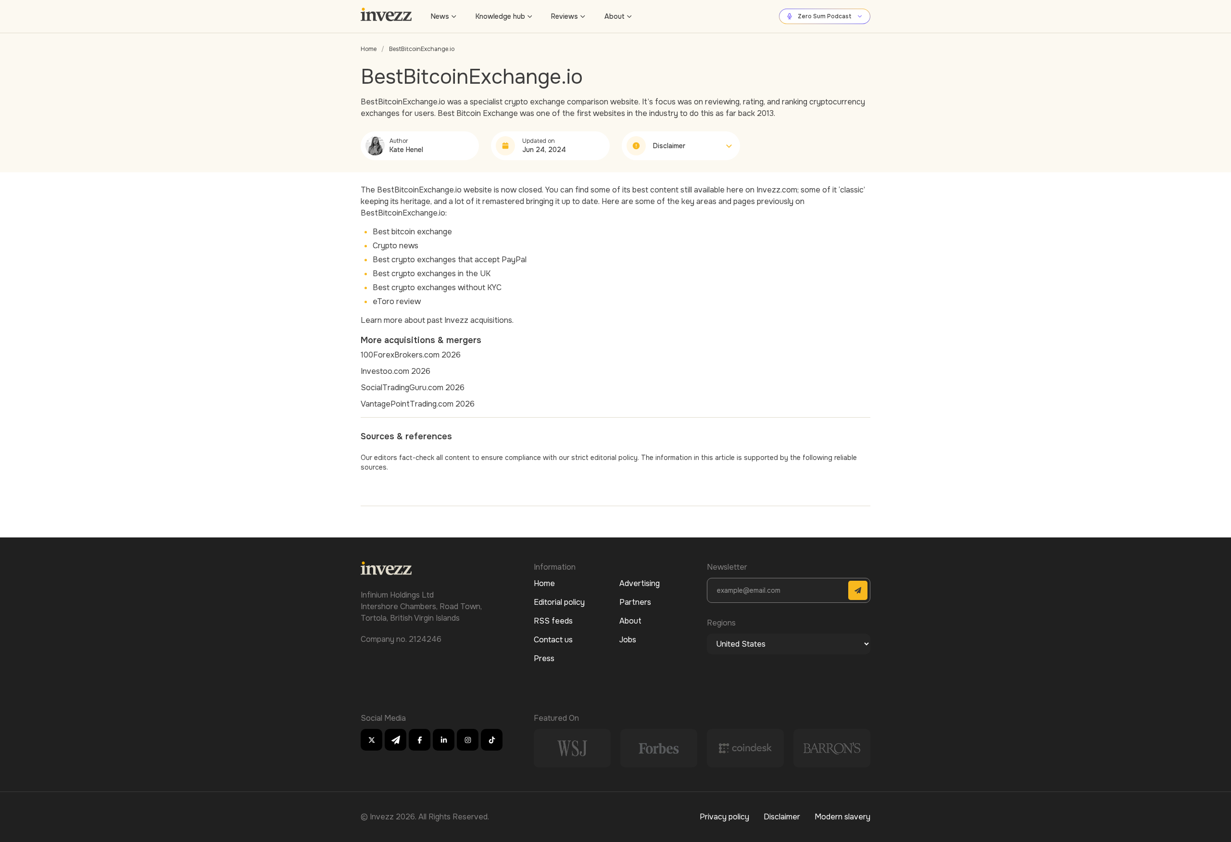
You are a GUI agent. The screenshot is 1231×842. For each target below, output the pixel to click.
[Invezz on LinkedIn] (443, 740)
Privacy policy (724, 817)
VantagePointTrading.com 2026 (418, 404)
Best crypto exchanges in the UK (431, 273)
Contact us (553, 640)
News (440, 16)
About (614, 16)
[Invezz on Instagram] (467, 740)
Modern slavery (842, 817)
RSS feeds (553, 621)
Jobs (627, 640)
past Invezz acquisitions (469, 320)
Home (369, 49)
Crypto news (395, 246)
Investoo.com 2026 (395, 371)
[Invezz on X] (371, 740)
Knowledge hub (500, 16)
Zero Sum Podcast (825, 16)
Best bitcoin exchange (412, 232)
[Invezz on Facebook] (419, 740)
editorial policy (614, 457)
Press (544, 658)
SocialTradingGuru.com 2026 (413, 388)
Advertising (639, 583)
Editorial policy (559, 602)
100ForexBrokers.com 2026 (411, 355)
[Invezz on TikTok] (491, 740)
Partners (635, 602)
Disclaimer (782, 817)
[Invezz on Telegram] (395, 740)
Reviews (564, 16)
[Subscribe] (857, 590)
